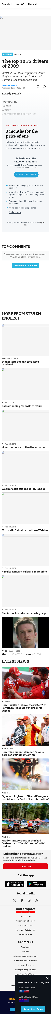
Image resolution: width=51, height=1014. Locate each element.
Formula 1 (6, 4)
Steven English (9, 86)
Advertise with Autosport (25, 960)
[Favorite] (38, 87)
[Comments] (45, 87)
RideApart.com (25, 934)
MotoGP (19, 4)
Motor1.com (25, 916)
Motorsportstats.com (25, 930)
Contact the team (25, 965)
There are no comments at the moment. (25, 255)
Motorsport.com (25, 925)
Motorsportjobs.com (25, 921)
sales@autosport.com (25, 970)
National (32, 4)
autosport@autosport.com (25, 956)
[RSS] (36, 900)
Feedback (25, 947)
